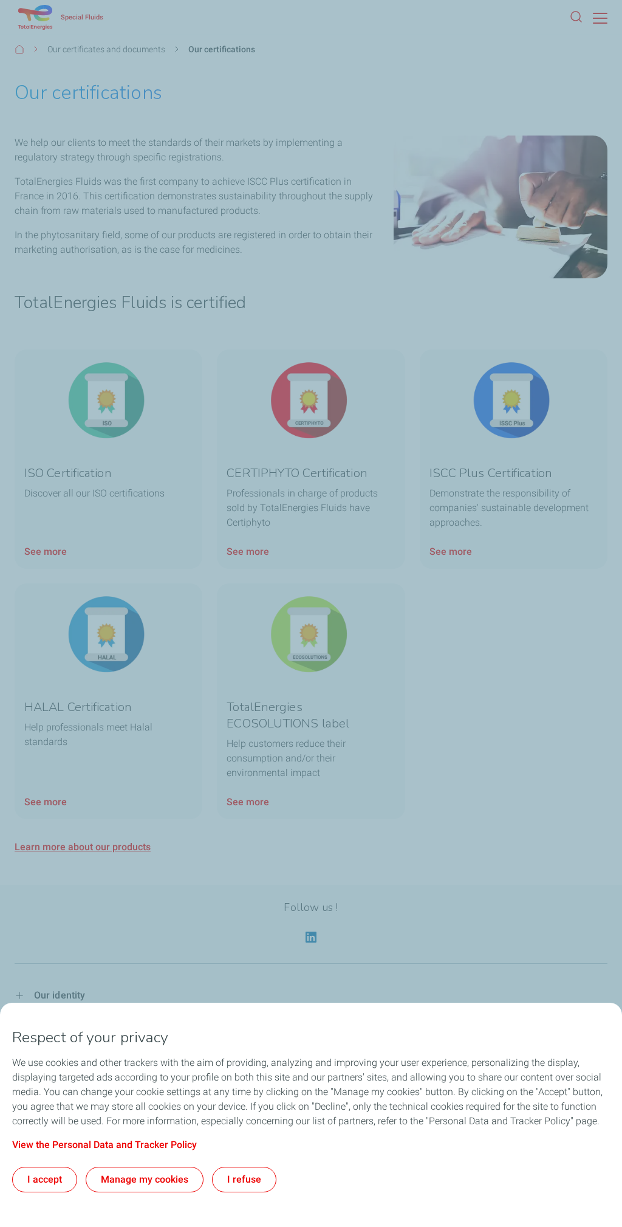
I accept (44, 1179)
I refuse (244, 1179)
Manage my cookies (144, 1179)
